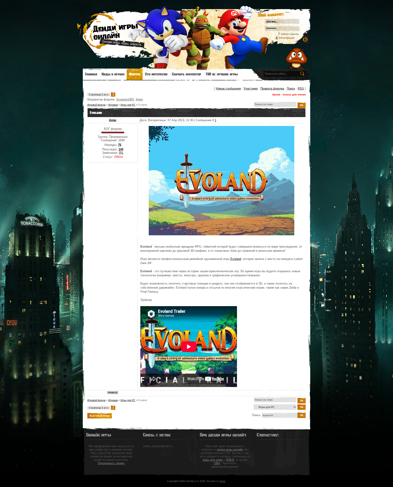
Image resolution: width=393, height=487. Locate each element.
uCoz (222, 481)
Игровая (113, 104)
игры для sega (212, 459)
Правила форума (272, 88)
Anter (139, 99)
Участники (251, 88)
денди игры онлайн (230, 449)
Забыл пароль (290, 34)
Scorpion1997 (125, 99)
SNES (230, 459)
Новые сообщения (228, 88)
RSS (301, 88)
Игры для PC (128, 104)
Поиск (291, 88)
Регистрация (287, 37)
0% (121, 152)
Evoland (142, 104)
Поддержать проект (111, 463)
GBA (217, 463)
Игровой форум (96, 104)
